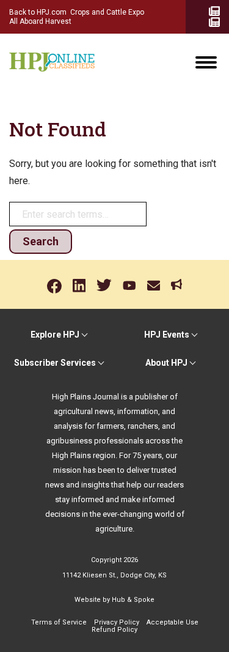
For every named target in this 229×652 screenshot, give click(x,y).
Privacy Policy (116, 622)
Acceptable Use (172, 622)
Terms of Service (59, 622)
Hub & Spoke (133, 600)
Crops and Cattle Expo (107, 12)
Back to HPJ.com (38, 12)
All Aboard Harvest (40, 21)
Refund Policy (114, 630)
